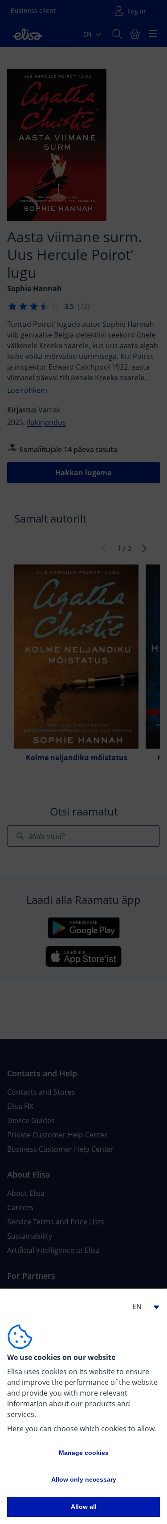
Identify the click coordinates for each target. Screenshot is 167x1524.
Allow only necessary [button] (83, 1479)
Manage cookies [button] (84, 1452)
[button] (142, 1306)
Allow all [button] (84, 1506)
